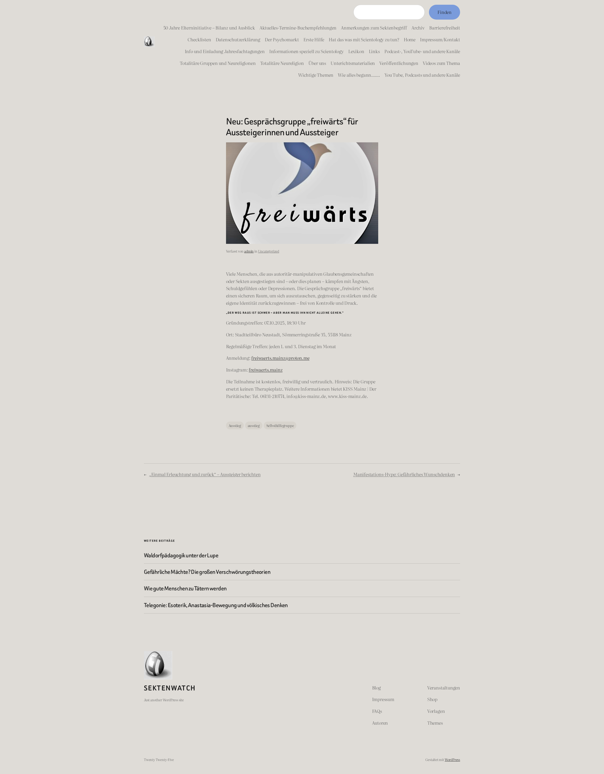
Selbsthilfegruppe (280, 425)
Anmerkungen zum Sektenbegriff (374, 27)
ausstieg (254, 425)
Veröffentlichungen (398, 62)
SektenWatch (170, 688)
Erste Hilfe (313, 39)
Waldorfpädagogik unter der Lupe (181, 555)
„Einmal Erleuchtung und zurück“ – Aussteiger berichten (205, 474)
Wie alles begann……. (359, 74)
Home (409, 39)
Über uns (317, 62)
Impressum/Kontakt (440, 39)
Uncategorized (268, 251)
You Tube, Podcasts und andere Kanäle (422, 74)
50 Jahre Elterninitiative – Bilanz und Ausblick (209, 27)
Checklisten (199, 39)
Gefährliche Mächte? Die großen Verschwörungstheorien (207, 571)
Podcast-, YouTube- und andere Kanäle (422, 51)
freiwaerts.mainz (265, 369)
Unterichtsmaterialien (353, 62)
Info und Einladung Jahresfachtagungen (225, 51)
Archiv (418, 27)
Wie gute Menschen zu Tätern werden (185, 588)
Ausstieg (235, 425)
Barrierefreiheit (444, 27)
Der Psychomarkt (282, 39)
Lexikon (356, 51)
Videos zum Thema (441, 62)
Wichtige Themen (315, 74)
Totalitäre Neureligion (282, 62)
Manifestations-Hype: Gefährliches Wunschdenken (404, 474)
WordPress (452, 759)
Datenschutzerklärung (238, 39)
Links (374, 51)
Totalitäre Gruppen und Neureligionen (218, 62)
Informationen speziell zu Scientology (306, 51)
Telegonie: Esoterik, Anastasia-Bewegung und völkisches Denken (216, 605)
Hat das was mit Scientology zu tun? (364, 39)
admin (249, 251)
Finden (444, 11)
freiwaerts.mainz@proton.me (280, 357)
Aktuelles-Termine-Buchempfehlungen (298, 27)
